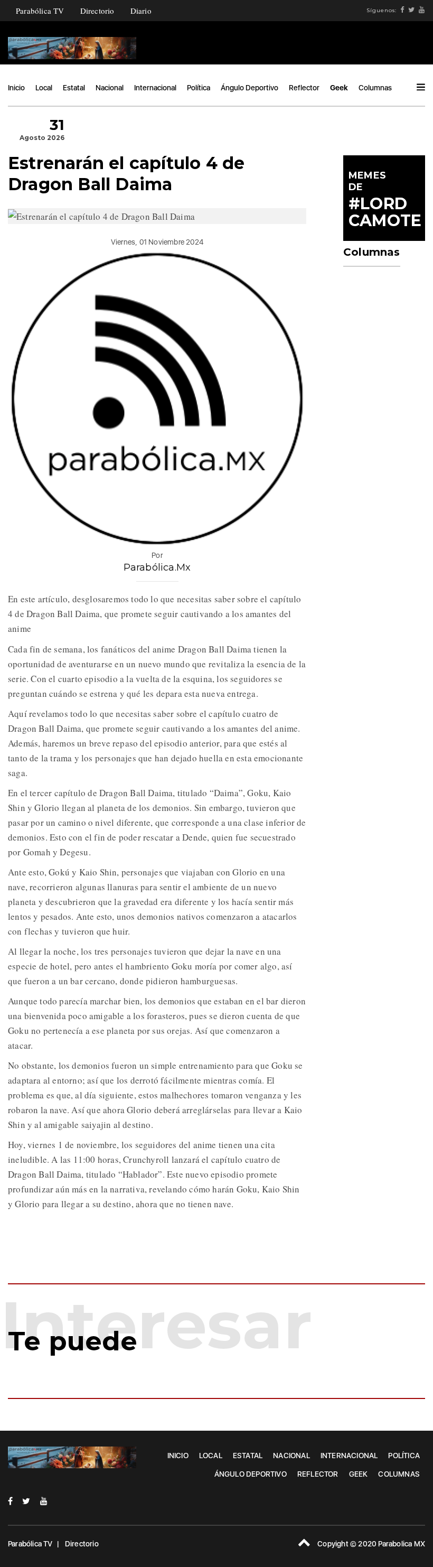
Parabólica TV (40, 10)
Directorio (97, 10)
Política (198, 87)
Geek (339, 87)
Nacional (110, 87)
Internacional (155, 87)
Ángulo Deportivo (249, 87)
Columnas (375, 87)
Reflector (304, 87)
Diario (141, 10)
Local (43, 87)
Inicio (16, 87)
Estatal (74, 87)
